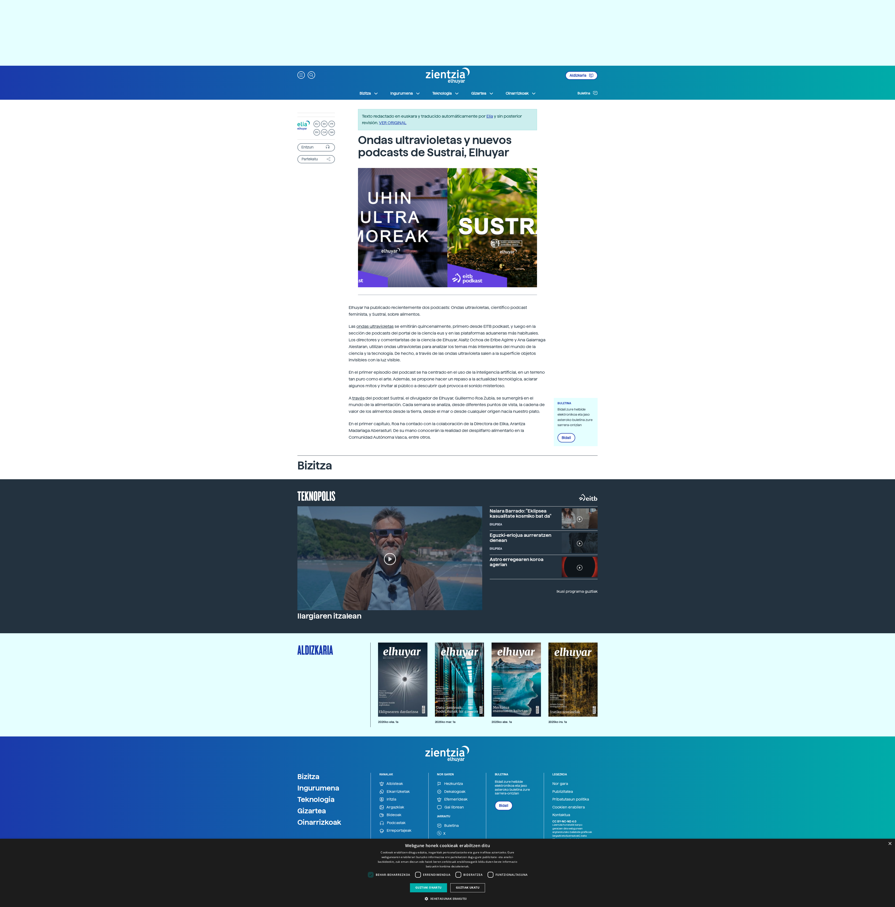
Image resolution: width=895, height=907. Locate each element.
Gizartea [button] (478, 93)
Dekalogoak (454, 791)
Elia (489, 116)
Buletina (584, 93)
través (358, 398)
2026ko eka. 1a (388, 722)
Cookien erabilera (568, 807)
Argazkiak (395, 807)
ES (324, 123)
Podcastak (396, 823)
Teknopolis (316, 495)
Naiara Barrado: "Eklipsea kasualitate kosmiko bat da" (520, 513)
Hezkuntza (453, 783)
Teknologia (316, 799)
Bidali (566, 438)
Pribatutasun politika (570, 799)
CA (324, 132)
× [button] (890, 843)
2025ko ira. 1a (557, 722)
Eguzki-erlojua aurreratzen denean (520, 537)
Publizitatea (562, 791)
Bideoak (393, 815)
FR (331, 123)
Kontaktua (561, 815)
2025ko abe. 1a (502, 722)
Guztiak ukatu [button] (467, 888)
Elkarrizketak (398, 791)
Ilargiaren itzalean (329, 616)
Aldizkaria (578, 75)
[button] (301, 74)
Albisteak (394, 783)
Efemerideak (455, 799)
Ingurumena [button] (401, 93)
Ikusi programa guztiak (577, 591)
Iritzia (391, 799)
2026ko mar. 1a (445, 722)
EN (316, 132)
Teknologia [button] (442, 93)
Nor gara (560, 783)
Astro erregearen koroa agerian (517, 562)
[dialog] (447, 873)
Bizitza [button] (365, 93)
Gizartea (311, 811)
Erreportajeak (398, 830)
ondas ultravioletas (375, 326)
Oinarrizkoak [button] (517, 93)
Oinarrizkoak (319, 822)
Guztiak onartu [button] (428, 888)
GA (332, 132)
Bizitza (308, 776)
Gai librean (454, 807)
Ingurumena (318, 788)
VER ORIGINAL (392, 122)
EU (316, 123)
